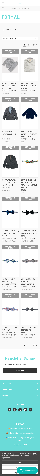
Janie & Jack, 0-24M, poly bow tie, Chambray (29, 330)
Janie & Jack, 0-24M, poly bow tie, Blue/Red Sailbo (9, 330)
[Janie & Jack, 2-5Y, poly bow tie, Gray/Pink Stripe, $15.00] (30, 260)
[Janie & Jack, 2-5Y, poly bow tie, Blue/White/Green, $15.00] (10, 260)
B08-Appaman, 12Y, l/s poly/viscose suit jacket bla (10, 134)
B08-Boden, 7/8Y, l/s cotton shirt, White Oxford (29, 85)
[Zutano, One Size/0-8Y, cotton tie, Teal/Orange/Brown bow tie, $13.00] (30, 161)
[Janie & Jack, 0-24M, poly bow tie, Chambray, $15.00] (30, 309)
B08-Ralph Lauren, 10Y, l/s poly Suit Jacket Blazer (9, 182)
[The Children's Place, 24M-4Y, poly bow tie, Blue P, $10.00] (10, 212)
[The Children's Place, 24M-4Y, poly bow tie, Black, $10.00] (30, 212)
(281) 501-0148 (21, 445)
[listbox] (22, 38)
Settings (20, 462)
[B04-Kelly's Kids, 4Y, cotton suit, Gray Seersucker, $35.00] (10, 64)
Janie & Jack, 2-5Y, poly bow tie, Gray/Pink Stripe (28, 281)
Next (33, 45)
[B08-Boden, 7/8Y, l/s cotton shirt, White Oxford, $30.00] (30, 64)
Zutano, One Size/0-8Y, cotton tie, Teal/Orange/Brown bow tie (29, 184)
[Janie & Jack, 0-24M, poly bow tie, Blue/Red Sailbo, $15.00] (10, 309)
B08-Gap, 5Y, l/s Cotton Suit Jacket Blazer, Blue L (29, 134)
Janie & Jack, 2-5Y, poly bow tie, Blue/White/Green (9, 281)
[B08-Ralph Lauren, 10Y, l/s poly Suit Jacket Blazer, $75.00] (10, 161)
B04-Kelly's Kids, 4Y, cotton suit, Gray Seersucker (9, 85)
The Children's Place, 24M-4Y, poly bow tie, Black (29, 233)
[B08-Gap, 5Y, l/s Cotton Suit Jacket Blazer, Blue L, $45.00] (30, 113)
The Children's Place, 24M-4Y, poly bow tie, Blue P (10, 233)
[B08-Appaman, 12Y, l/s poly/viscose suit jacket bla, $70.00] (10, 113)
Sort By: (5, 38)
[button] (20, 29)
